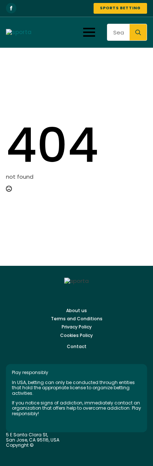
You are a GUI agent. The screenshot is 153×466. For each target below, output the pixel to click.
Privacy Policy (77, 327)
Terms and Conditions (76, 318)
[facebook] (11, 8)
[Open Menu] (89, 32)
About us (76, 310)
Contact (77, 346)
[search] (138, 32)
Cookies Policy (76, 335)
